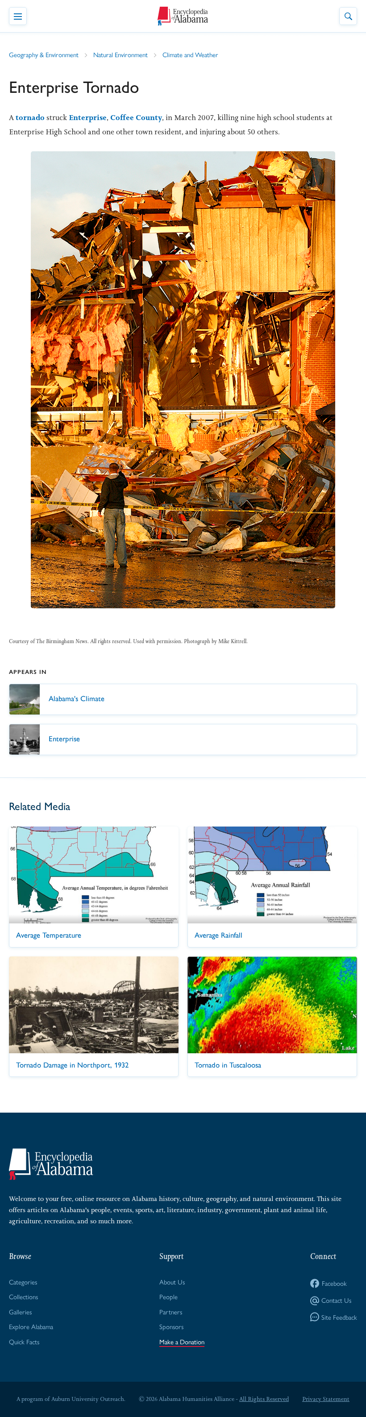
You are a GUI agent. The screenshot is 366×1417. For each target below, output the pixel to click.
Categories (23, 1281)
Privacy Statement (325, 1399)
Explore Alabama (31, 1326)
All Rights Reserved (264, 1399)
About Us (172, 1281)
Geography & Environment (44, 54)
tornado (30, 117)
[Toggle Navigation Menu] (18, 16)
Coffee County (136, 117)
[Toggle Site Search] (348, 16)
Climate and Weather (190, 54)
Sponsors (171, 1326)
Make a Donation (181, 1341)
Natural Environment (120, 54)
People (168, 1296)
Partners (170, 1311)
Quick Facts (24, 1341)
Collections (23, 1296)
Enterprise (88, 117)
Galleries (20, 1311)
